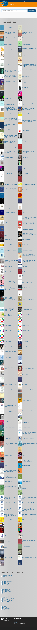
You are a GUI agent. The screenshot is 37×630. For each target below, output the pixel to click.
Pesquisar (32, 10)
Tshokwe (23, 535)
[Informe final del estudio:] (2, 287)
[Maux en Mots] (20, 362)
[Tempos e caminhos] (2, 481)
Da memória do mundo (8, 157)
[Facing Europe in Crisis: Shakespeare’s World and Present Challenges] (2, 234)
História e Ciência (25, 266)
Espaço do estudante (6, 588)
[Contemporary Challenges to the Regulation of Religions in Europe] (2, 146)
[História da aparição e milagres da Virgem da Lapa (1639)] (20, 260)
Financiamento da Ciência (27, 239)
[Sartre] (20, 470)
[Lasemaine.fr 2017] (20, 335)
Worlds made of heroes (26, 562)
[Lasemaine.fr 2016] (2, 335)
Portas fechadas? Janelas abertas (28, 438)
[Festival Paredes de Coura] (2, 239)
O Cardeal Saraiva (7, 395)
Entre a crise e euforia (26, 195)
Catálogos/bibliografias (6, 594)
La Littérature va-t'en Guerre (27, 309)
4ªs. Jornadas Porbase (8, 27)
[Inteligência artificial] (2, 293)
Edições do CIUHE (5, 583)
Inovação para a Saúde (26, 287)
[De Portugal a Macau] (2, 162)
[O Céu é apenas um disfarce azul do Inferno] (2, 400)
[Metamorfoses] (2, 373)
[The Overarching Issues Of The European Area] (2, 487)
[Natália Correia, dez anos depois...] (2, 384)
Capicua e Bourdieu (25, 130)
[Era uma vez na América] (20, 206)
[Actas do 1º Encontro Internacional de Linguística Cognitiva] (2, 70)
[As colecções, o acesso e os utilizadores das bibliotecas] (2, 103)
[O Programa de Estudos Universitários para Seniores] (20, 411)
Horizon (23, 271)
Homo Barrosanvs (7, 271)
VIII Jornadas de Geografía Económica (29, 557)
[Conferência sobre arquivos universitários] (20, 141)
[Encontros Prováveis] (20, 189)
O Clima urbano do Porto (26, 400)
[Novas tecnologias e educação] (20, 389)
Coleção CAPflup (5, 576)
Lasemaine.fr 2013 (25, 325)
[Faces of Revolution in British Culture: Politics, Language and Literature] (20, 228)
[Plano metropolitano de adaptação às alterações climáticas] (20, 432)
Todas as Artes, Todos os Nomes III (28, 525)
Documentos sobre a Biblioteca (8, 598)
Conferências (4, 579)
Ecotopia (6, 178)
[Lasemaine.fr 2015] (20, 330)
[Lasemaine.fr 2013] (20, 325)
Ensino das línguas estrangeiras (10, 195)
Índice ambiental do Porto (27, 282)
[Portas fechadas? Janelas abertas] (20, 438)
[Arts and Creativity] (2, 98)
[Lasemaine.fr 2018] (2, 341)
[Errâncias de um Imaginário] (2, 212)
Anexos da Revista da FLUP (7, 575)
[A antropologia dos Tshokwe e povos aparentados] (2, 32)
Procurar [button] (32, 1)
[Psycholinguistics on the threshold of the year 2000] (2, 443)
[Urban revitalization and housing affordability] (2, 546)
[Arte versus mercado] (2, 93)
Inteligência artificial (8, 293)
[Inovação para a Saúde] (20, 287)
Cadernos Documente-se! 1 (27, 125)
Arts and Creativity (7, 98)
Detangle (23, 168)
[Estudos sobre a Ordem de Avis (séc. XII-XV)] (2, 223)
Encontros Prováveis (26, 189)
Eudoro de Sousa (7, 228)
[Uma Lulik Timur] (2, 541)
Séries (3, 612)
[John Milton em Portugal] (2, 303)
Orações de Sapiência (6, 609)
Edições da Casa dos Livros (7, 581)
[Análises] (2, 87)
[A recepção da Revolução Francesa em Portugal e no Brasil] (20, 54)
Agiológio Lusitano (25, 76)
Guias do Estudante (6, 608)
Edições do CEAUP (5, 582)
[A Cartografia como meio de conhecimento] (20, 32)
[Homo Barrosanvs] (2, 271)
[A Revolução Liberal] (20, 59)
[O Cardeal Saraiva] (2, 395)
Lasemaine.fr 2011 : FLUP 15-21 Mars (28, 320)
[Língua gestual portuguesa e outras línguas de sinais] (20, 357)
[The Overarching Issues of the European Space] (2, 492)
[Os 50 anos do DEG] (20, 422)
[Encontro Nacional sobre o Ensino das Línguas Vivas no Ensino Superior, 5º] (2, 189)
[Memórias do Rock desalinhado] (20, 368)
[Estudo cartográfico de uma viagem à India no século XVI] (20, 217)
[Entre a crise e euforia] (20, 195)
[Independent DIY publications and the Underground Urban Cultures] (2, 282)
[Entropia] (2, 200)
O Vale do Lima (25, 416)
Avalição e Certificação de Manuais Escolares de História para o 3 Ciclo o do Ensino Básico (10, 119)
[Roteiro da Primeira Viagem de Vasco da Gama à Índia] (2, 470)
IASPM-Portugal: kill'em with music (10, 276)
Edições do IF (4, 605)
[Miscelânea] (2, 379)
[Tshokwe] (20, 535)
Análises (6, 87)
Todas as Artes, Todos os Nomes (10, 519)
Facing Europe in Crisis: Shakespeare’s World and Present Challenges (10, 234)
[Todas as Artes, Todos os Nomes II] (2, 525)
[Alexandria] (20, 82)
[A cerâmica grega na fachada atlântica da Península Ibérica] (2, 38)
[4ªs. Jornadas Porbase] (2, 27)
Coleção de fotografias (6, 596)
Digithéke (15, 622)
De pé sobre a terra (25, 157)
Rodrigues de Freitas (26, 465)
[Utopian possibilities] (20, 546)
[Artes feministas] (20, 93)
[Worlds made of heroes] (20, 562)
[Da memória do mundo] (2, 157)
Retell (5, 465)
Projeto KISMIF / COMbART (7, 591)
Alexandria (24, 82)
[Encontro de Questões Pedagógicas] (20, 184)
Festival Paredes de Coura (9, 239)
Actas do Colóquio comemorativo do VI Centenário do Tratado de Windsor (10, 76)
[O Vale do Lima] (20, 416)
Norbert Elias (24, 384)
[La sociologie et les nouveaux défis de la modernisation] (2, 314)
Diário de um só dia (8, 173)
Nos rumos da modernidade (9, 389)
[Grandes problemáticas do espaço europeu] (2, 255)
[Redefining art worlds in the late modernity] (20, 454)
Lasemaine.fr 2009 (25, 314)
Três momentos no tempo (9, 535)
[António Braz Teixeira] (20, 87)
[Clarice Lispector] (20, 135)
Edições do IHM (5, 586)
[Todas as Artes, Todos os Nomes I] (20, 519)
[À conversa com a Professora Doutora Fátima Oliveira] (2, 43)
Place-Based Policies (8, 433)
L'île (23, 352)
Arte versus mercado (8, 93)
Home (17, 1)
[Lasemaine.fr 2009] (20, 314)
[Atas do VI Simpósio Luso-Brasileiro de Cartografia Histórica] (2, 114)
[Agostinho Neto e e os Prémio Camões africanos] (2, 82)
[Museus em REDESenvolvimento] (20, 379)
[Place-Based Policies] (2, 432)
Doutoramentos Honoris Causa (8, 599)
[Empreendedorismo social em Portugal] (20, 178)
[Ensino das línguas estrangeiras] (2, 195)
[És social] (20, 212)
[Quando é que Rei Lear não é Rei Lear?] (2, 449)
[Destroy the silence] (2, 168)
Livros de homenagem (6, 589)
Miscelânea (6, 379)
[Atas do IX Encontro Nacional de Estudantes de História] (20, 108)
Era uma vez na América (26, 206)
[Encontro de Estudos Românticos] (2, 184)
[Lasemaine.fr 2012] (2, 325)
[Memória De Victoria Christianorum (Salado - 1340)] (2, 368)
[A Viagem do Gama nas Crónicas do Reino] (2, 65)
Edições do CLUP (5, 602)
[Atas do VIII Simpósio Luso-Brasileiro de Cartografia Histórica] (20, 114)
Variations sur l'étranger (8, 552)
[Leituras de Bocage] (20, 341)
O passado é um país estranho (27, 405)
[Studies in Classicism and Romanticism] (20, 476)
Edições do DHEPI (5, 585)
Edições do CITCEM (5, 601)
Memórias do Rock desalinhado (28, 368)
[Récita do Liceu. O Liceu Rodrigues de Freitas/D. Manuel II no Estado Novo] (20, 449)
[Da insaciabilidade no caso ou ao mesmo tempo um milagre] (20, 151)
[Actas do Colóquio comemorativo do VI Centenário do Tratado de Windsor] (2, 76)
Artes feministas (25, 93)
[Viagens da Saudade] (2, 557)
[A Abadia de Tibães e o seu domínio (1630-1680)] (20, 27)
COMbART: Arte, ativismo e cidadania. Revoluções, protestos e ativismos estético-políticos (10, 141)
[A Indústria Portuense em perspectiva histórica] (2, 54)
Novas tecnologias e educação (27, 389)
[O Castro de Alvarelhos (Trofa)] (20, 395)
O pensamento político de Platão (10, 411)
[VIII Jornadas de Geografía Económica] (20, 557)
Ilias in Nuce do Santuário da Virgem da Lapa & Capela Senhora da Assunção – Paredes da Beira (29, 276)
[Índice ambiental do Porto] (20, 282)
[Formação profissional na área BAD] (2, 250)
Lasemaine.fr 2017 (25, 335)
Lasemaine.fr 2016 (7, 335)
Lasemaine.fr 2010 (7, 320)
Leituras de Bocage (25, 341)
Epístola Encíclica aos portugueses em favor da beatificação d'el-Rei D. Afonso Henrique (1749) (10, 207)
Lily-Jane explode (7, 357)
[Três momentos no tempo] (2, 535)
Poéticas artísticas (7, 438)
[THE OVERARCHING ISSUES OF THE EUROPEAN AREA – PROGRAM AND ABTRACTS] (20, 487)
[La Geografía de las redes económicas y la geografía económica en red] (2, 309)
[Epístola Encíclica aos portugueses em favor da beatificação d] (2, 206)
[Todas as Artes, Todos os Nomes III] (20, 525)
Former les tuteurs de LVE (27, 250)
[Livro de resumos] (2, 362)
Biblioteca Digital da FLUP (15, 4)
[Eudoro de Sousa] (2, 228)
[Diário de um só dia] (2, 173)
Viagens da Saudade (8, 557)
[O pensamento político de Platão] (2, 411)
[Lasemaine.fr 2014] (2, 330)
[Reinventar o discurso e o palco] (2, 459)
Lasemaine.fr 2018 (7, 341)
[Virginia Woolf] (2, 562)
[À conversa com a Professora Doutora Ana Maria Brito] (20, 38)
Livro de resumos (7, 362)
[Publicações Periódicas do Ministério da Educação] (20, 443)
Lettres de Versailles (26, 346)
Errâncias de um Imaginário (9, 212)
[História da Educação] (2, 266)
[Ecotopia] (2, 178)
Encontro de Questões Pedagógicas (28, 184)
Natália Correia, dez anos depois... (10, 384)
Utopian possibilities (26, 546)
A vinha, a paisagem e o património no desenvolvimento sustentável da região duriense (29, 65)
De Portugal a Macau (8, 162)
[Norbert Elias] (20, 384)
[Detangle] (20, 168)
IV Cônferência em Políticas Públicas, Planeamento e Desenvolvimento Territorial (9, 298)
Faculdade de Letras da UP (18, 624)
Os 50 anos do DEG (25, 422)
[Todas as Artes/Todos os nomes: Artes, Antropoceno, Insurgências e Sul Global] (20, 530)
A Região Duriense (7, 60)
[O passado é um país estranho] (20, 405)
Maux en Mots (24, 362)
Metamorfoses (7, 373)
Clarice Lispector (25, 135)
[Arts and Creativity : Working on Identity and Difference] (20, 98)
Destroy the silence (8, 168)
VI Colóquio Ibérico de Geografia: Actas (29, 552)
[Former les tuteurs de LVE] (20, 250)
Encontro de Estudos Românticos (10, 184)
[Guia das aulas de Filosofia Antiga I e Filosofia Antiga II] (2, 260)
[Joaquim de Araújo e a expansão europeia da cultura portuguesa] (20, 298)
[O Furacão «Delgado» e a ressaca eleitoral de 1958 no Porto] (2, 405)
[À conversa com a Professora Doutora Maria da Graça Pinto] (20, 43)
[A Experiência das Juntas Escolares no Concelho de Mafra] (20, 49)
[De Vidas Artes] (20, 162)
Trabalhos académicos (6, 593)
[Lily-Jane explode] (2, 357)
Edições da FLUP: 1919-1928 (7, 600)
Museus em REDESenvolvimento (28, 379)
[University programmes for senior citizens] (20, 541)
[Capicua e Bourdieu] (20, 130)
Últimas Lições (5, 613)
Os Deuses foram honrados (9, 427)
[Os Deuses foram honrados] (2, 427)
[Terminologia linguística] (20, 481)
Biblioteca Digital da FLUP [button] (24, 1)
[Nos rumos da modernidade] (2, 389)
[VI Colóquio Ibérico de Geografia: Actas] (20, 551)
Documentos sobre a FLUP (7, 580)
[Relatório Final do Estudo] (20, 459)
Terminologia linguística (26, 481)
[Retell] (2, 465)
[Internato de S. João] (20, 293)
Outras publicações (5, 590)
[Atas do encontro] (2, 108)
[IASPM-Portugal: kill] (2, 276)
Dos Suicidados (25, 173)
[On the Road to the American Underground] (2, 422)
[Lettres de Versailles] (20, 346)
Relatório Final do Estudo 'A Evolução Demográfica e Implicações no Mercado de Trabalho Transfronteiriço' (29, 460)
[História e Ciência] (20, 266)
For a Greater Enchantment (27, 244)
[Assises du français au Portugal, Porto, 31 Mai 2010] (20, 103)
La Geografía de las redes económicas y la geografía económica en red (9, 309)
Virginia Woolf (7, 562)
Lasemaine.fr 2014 (7, 330)
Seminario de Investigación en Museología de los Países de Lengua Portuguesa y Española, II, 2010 (10, 476)
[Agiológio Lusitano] (20, 76)
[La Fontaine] (20, 303)
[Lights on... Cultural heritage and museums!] (2, 352)
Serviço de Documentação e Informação (21, 619)
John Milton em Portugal (8, 304)
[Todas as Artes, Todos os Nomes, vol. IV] (2, 530)
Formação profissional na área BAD (10, 250)
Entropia (6, 200)
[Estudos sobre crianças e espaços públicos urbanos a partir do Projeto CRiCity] (20, 223)
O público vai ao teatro (8, 416)
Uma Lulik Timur (7, 541)
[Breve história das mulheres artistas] (2, 124)
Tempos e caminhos (8, 481)
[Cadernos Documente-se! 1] (20, 124)
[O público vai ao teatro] (2, 416)
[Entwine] (20, 200)
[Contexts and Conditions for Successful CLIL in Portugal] (20, 146)
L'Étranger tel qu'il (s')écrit (9, 346)
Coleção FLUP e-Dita (6, 577)
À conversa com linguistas (9, 49)
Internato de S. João (25, 293)
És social (23, 212)
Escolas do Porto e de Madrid (9, 217)
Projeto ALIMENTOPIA (6, 610)
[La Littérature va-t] (20, 309)
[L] (2, 346)
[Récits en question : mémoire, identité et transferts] (2, 454)
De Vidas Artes (25, 162)
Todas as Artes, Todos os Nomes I (28, 519)
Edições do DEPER (5, 604)
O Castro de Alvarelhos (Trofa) (27, 395)
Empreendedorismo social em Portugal (29, 178)
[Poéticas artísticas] (2, 438)
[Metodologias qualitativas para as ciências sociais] (20, 373)
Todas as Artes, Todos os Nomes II (10, 525)
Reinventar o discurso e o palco (10, 460)
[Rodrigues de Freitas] (20, 465)
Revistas (3, 592)
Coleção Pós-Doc (5, 597)
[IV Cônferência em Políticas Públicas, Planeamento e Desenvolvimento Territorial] (2, 298)
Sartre (23, 470)
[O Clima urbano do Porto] (20, 400)
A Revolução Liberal (25, 60)
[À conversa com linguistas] (2, 49)
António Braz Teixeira (26, 87)
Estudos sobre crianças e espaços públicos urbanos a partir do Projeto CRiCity (28, 223)
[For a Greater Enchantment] (20, 244)
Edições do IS (4, 606)
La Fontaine (24, 304)
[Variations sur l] (2, 551)
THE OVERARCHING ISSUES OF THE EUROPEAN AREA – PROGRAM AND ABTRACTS (28, 487)
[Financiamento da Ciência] (20, 239)
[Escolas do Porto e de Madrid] (2, 217)
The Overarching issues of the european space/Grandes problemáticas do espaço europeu (29, 514)
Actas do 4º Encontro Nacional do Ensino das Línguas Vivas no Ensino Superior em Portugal (29, 71)
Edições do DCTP (5, 584)
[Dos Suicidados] (20, 173)
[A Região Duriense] (2, 59)
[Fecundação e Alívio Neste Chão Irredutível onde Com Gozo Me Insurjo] (20, 234)
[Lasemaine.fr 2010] (2, 319)
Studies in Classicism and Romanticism (29, 476)
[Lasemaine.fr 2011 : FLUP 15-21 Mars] (20, 319)
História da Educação (8, 266)
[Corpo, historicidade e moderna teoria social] (2, 151)
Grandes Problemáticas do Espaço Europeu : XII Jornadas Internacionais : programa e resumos (29, 255)
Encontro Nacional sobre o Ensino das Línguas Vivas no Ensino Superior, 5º (10, 189)
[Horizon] (20, 271)
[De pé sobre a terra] (20, 157)
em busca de (4, 607)
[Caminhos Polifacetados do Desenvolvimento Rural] (2, 130)
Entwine (23, 200)
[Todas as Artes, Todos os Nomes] (2, 519)
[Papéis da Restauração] (20, 427)
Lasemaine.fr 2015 (25, 330)
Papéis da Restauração (26, 427)
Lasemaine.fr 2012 (7, 325)
